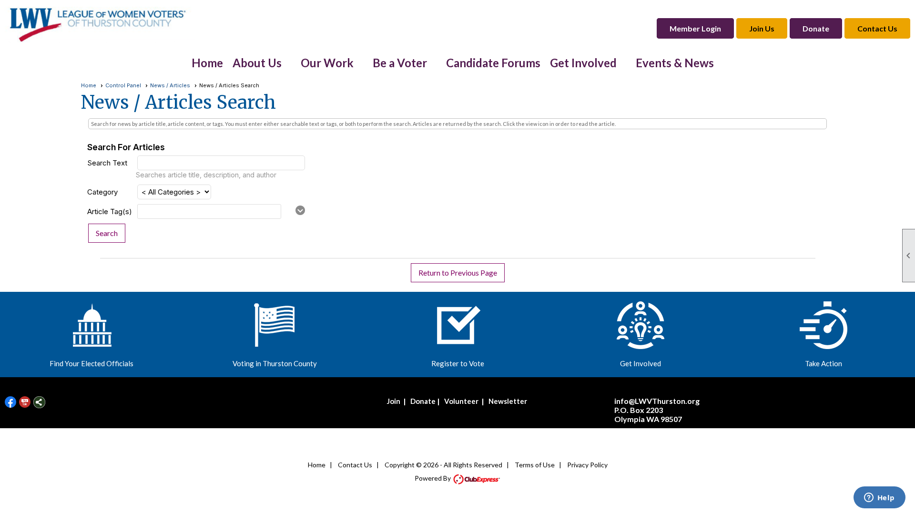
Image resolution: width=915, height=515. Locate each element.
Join (393, 401)
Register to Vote (457, 363)
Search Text (107, 162)
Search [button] (107, 232)
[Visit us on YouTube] (25, 402)
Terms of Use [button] (535, 465)
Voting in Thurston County (275, 363)
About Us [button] (257, 63)
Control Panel (123, 85)
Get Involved (640, 363)
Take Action (823, 363)
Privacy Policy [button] (587, 465)
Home (207, 63)
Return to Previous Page (457, 272)
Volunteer (461, 401)
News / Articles (170, 85)
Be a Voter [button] (400, 63)
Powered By (433, 478)
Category (102, 191)
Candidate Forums (493, 63)
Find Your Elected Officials (91, 363)
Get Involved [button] (583, 63)
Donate (423, 401)
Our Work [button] (327, 63)
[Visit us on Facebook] (11, 402)
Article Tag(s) (109, 211)
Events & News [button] (675, 63)
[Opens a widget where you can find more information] (879, 498)
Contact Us (355, 465)
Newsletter (507, 401)
